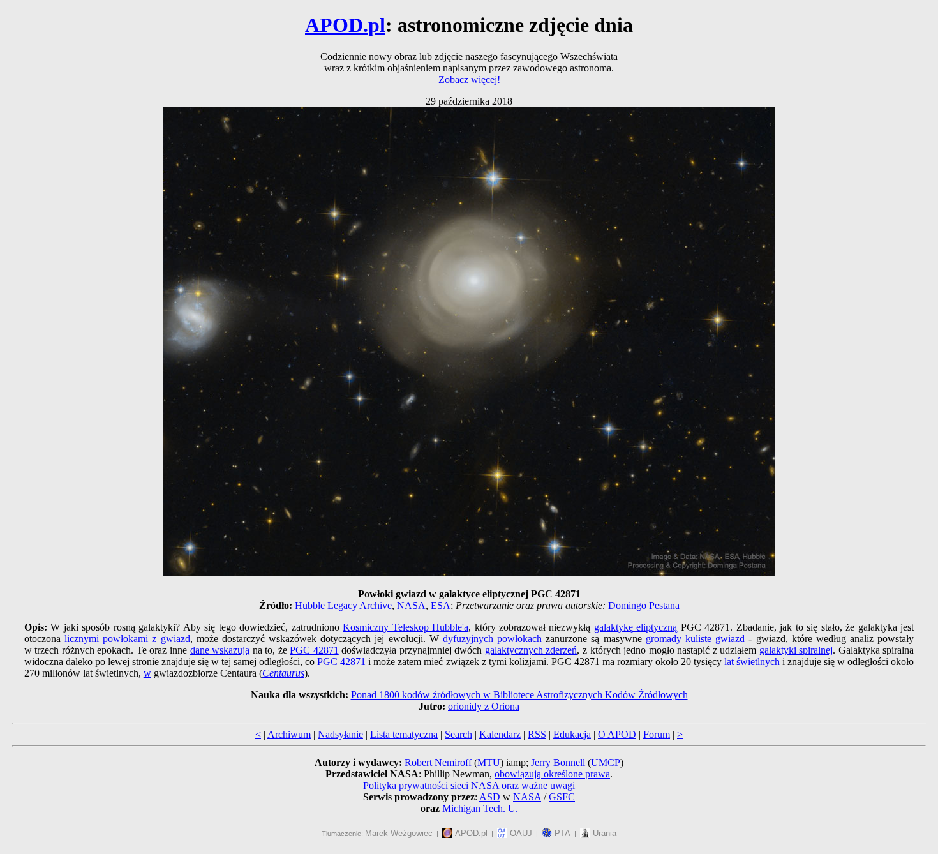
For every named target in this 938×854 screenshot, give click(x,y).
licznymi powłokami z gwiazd (127, 638)
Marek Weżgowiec (399, 833)
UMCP (605, 762)
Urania (603, 833)
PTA (561, 833)
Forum (656, 734)
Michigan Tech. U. (480, 808)
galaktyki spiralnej (796, 650)
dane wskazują (220, 650)
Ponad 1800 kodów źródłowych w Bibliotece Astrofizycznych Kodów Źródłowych (519, 694)
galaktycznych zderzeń (531, 650)
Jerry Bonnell (558, 762)
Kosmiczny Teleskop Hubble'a (405, 627)
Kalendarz (500, 734)
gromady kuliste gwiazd (695, 638)
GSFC (562, 796)
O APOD (617, 734)
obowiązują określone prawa (552, 773)
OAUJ (519, 833)
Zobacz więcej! (469, 79)
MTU (488, 762)
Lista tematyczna (404, 734)
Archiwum (289, 734)
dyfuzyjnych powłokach (492, 638)
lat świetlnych (752, 661)
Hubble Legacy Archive (343, 605)
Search (458, 734)
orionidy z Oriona (483, 706)
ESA (440, 605)
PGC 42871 (314, 650)
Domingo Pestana (644, 605)
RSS (537, 734)
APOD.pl (345, 24)
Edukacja (572, 734)
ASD (489, 796)
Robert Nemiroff (438, 762)
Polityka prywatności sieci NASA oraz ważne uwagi (469, 785)
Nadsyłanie (340, 734)
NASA (411, 605)
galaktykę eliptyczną (635, 627)
